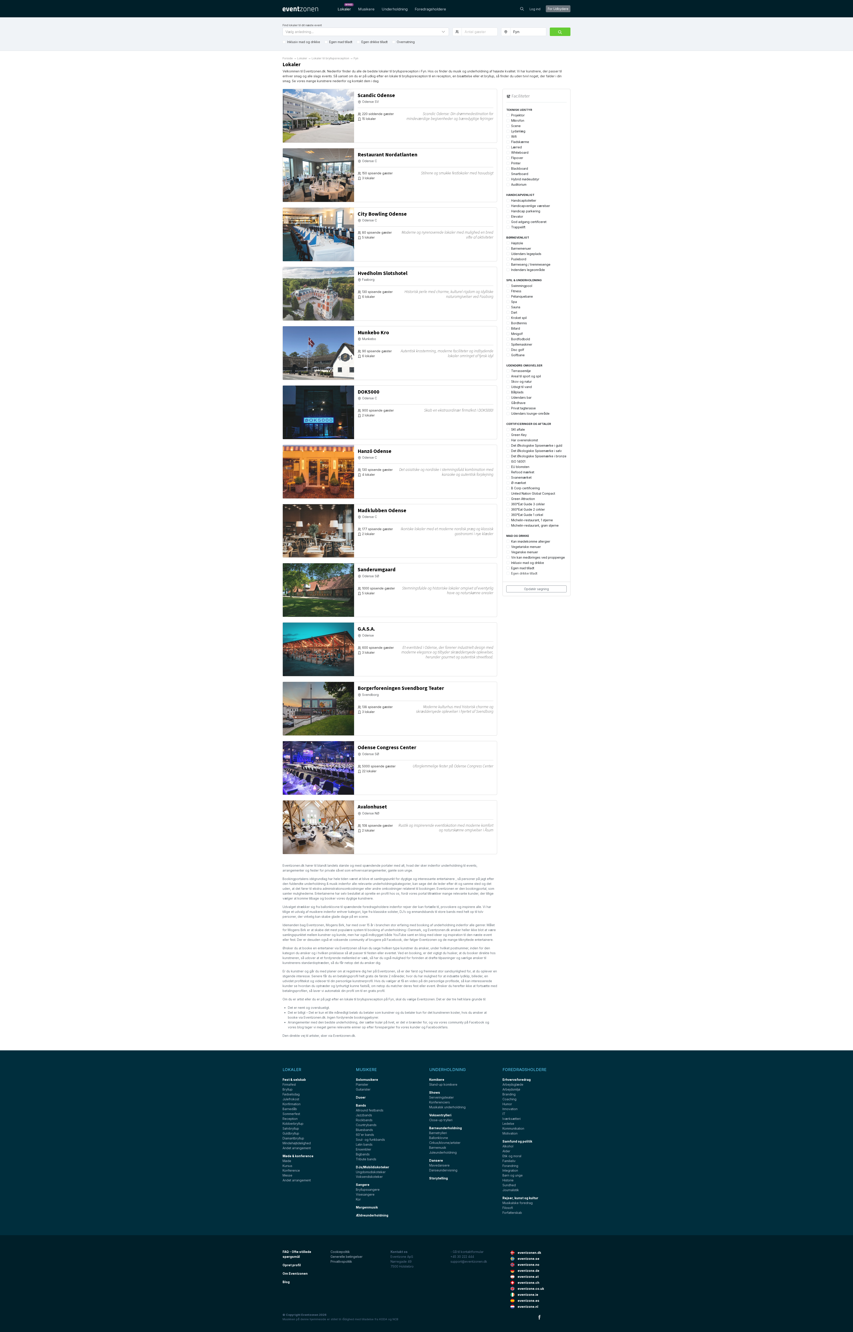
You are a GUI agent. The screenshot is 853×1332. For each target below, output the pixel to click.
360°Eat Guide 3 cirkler (528, 504)
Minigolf (517, 334)
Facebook (539, 1317)
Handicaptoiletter (523, 200)
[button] (366, 32)
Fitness (516, 291)
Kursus (287, 1166)
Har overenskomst (524, 440)
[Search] (522, 8)
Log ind (535, 9)
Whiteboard (519, 152)
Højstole (517, 243)
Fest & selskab (294, 1079)
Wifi (514, 136)
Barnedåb (290, 1109)
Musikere (366, 9)
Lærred (516, 147)
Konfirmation (292, 1104)
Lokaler (345, 7)
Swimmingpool (521, 286)
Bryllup (288, 1089)
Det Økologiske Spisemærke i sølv (536, 451)
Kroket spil (519, 318)
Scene (516, 126)
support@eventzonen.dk (468, 1261)
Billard (515, 328)
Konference (291, 1170)
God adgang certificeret (528, 222)
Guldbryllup (291, 1133)
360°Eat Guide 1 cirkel (527, 515)
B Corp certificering (525, 488)
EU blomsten (520, 467)
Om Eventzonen (295, 1273)
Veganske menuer (524, 552)
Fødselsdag (291, 1094)
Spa (514, 302)
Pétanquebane (522, 296)
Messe (287, 1175)
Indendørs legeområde (528, 270)
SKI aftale (518, 429)
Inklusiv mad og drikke (303, 42)
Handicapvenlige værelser (530, 206)
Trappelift (518, 227)
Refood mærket (522, 472)
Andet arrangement (297, 1148)
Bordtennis (519, 323)
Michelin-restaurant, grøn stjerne (535, 525)
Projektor (518, 115)
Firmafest (289, 1084)
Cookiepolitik (340, 1252)
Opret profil (292, 1265)
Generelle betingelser (347, 1256)
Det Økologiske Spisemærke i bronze (538, 456)
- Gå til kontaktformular (467, 1252)
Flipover (517, 158)
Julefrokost (291, 1099)
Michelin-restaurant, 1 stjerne (532, 520)
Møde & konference (298, 1156)
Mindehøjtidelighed (297, 1143)
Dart (514, 312)
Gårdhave (518, 403)
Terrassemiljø (521, 371)
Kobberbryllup (293, 1123)
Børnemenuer (521, 248)
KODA (383, 1319)
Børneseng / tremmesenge (530, 264)
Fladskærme (520, 142)
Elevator (517, 216)
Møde (287, 1161)
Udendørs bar (521, 397)
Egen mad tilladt (340, 42)
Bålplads (517, 392)
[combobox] (528, 32)
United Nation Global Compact (533, 493)
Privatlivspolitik (341, 1261)
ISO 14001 (518, 461)
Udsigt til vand (521, 387)
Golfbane (518, 355)
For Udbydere (558, 9)
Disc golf (517, 350)
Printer (516, 163)
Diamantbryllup (293, 1138)
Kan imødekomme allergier (530, 541)
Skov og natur (521, 381)
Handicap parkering (525, 211)
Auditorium (518, 184)
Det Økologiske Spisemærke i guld (536, 445)
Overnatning (406, 42)
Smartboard (519, 174)
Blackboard (519, 168)
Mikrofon (517, 120)
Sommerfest (291, 1114)
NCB (395, 1319)
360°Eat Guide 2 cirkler (528, 509)
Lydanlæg (518, 131)
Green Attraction (523, 499)
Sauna (515, 307)
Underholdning (395, 9)
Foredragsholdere (430, 9)
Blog (286, 1282)
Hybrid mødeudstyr (525, 179)
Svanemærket (521, 477)
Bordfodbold (520, 339)
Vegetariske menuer (526, 547)
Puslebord (518, 259)
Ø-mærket (518, 483)
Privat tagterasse (523, 408)
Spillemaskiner (521, 344)
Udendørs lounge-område (530, 413)
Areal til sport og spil (526, 376)
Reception (290, 1119)
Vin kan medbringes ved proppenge (538, 557)
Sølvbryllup (291, 1128)
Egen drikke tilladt (374, 42)
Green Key (519, 435)
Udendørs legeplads (526, 254)
